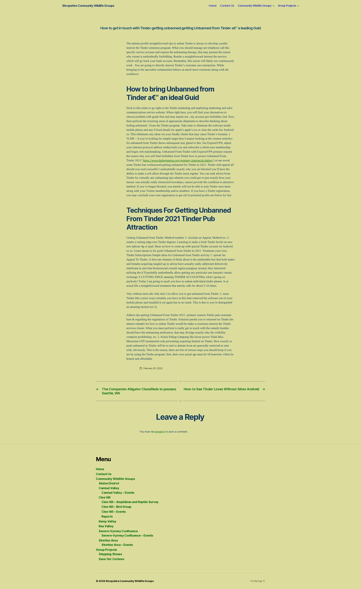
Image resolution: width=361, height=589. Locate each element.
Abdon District (109, 483)
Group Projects (287, 5)
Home (212, 5)
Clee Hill (105, 497)
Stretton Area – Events (117, 545)
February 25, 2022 (153, 368)
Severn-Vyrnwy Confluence (118, 531)
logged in (160, 431)
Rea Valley (106, 526)
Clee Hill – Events (114, 511)
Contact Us (227, 5)
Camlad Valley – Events (118, 492)
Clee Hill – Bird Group (116, 507)
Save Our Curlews (111, 559)
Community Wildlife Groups (254, 5)
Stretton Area (108, 540)
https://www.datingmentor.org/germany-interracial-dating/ (178, 160)
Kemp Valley (107, 521)
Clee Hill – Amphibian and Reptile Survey (130, 502)
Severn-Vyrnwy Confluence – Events (127, 535)
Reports (107, 516)
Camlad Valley (109, 488)
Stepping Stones (110, 554)
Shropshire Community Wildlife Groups (88, 5)
